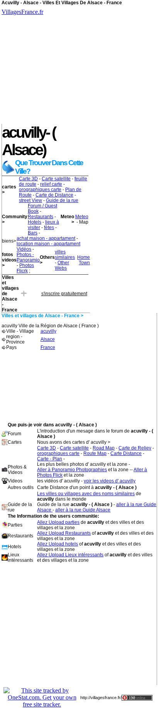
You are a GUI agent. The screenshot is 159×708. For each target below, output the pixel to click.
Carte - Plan (49, 459)
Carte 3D (28, 178)
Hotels (34, 222)
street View (30, 200)
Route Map (95, 453)
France (48, 347)
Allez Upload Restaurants (64, 533)
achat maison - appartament (46, 238)
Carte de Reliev (134, 448)
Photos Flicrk (25, 268)
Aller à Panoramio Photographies (72, 469)
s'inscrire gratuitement (64, 293)
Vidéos (24, 249)
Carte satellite (56, 178)
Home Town (83, 260)
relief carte (51, 184)
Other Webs (62, 265)
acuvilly (48, 331)
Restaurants (40, 216)
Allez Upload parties (58, 522)
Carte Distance (126, 453)
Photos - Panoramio (28, 257)
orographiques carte (40, 189)
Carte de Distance (54, 195)
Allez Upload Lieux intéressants (70, 555)
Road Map (104, 448)
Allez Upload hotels (57, 544)
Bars (32, 233)
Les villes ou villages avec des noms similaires (86, 493)
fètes (49, 227)
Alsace (48, 339)
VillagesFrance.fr (22, 12)
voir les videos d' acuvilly (109, 481)
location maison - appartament (48, 243)
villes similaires (65, 254)
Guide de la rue (62, 200)
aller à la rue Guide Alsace (82, 510)
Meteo (81, 216)
